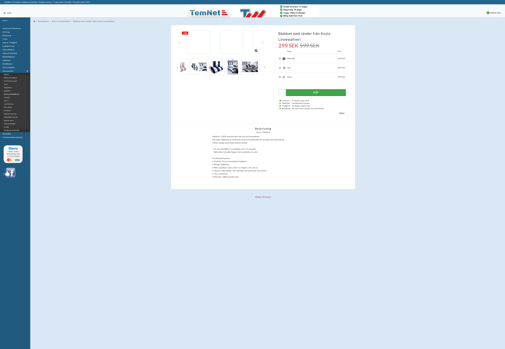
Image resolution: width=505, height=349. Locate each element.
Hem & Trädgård (10, 42)
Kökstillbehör (9, 50)
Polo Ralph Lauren (11, 117)
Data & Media (8, 67)
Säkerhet (7, 60)
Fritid (5, 39)
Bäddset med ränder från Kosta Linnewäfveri (94, 21)
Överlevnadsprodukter (13, 137)
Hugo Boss (8, 87)
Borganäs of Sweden (11, 130)
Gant (6, 84)
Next (262, 42)
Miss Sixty (8, 107)
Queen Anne (9, 120)
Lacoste (7, 97)
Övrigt (6, 127)
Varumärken (8, 71)
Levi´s (6, 101)
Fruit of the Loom (10, 81)
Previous (179, 42)
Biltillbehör (7, 64)
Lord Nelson (8, 104)
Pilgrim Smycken (10, 114)
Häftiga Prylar (9, 46)
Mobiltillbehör (9, 57)
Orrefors (7, 111)
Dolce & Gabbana (10, 78)
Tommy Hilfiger (10, 124)
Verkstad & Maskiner (12, 28)
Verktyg (6, 32)
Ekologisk (7, 134)
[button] (256, 50)
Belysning (7, 35)
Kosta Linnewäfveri (11, 94)
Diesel (6, 74)
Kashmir (7, 91)
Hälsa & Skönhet (10, 53)
